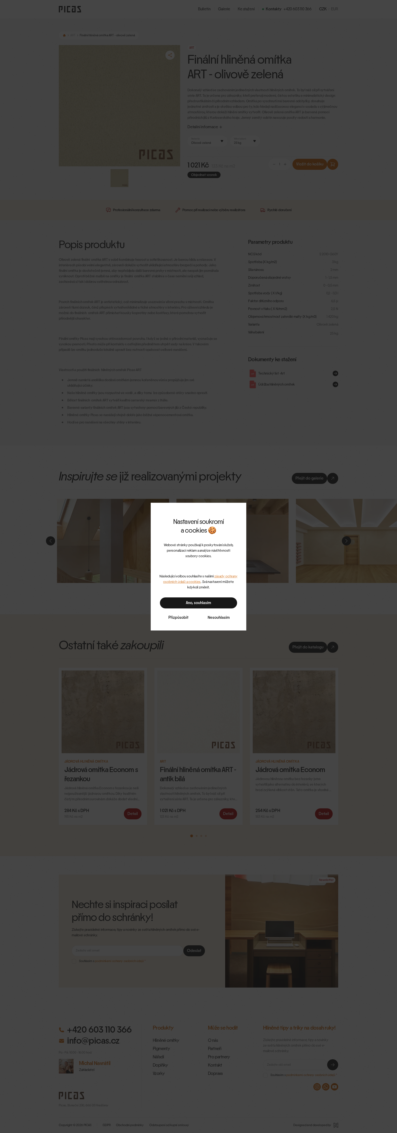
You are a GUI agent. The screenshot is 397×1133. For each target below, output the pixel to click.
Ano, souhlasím (198, 603)
